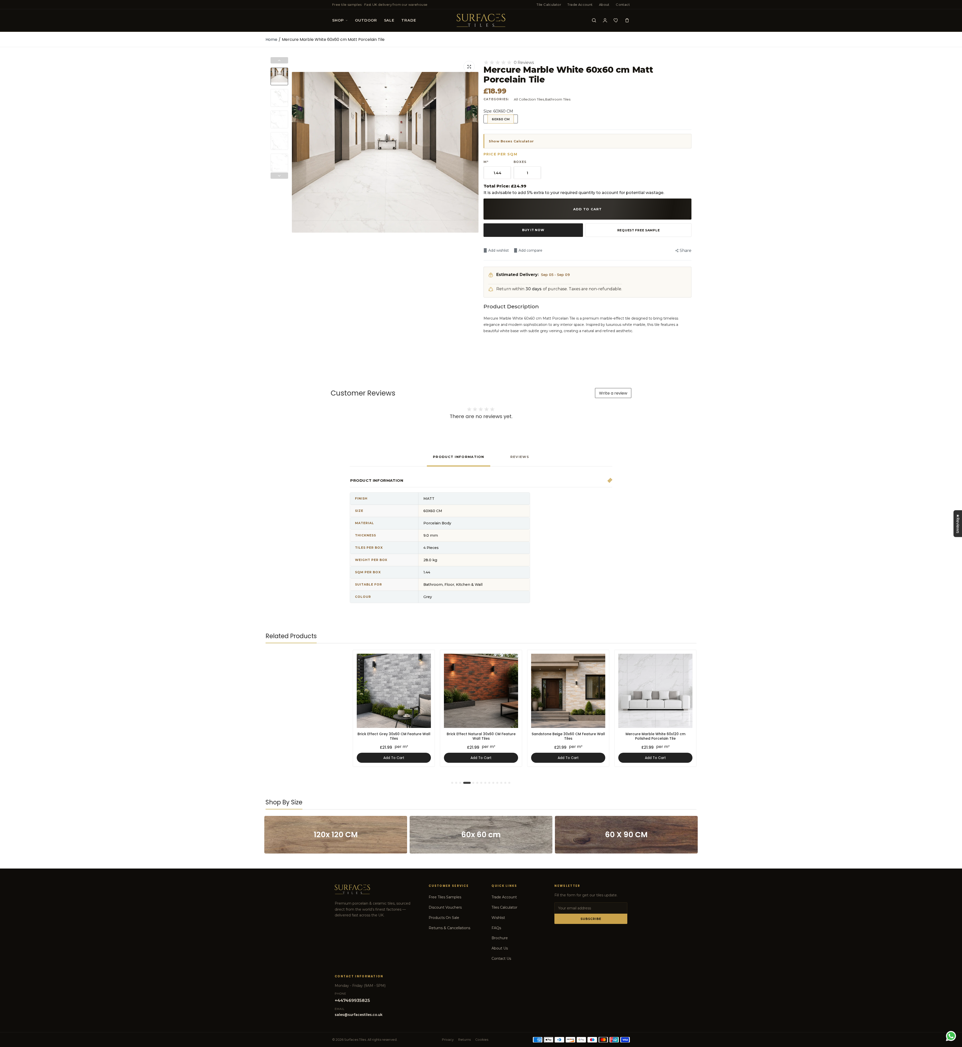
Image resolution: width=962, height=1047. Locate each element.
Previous (297, 152)
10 (493, 783)
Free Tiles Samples (445, 897)
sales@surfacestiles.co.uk (359, 1014)
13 (505, 783)
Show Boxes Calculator (511, 141)
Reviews (519, 457)
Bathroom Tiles (557, 99)
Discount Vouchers (445, 907)
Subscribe (590, 919)
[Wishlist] (616, 20)
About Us (500, 948)
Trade (408, 20)
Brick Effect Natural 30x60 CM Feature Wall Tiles (306, 736)
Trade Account (579, 5)
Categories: (496, 99)
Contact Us (501, 958)
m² (486, 162)
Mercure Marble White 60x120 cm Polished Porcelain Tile (481, 736)
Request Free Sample (638, 230)
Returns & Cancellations (449, 928)
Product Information (458, 457)
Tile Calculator (549, 5)
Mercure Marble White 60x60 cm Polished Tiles (655, 736)
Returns (464, 1039)
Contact (623, 5)
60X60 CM (501, 119)
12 (501, 783)
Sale (389, 20)
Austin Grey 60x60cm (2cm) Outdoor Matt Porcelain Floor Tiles (568, 736)
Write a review (613, 393)
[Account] (605, 20)
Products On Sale (444, 917)
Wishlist (498, 917)
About (604, 5)
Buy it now (533, 230)
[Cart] (627, 20)
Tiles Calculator (504, 907)
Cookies (481, 1039)
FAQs (496, 928)
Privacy (448, 1039)
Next (473, 152)
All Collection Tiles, (529, 99)
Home (271, 39)
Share (685, 250)
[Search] (594, 20)
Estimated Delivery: (517, 274)
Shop (338, 20)
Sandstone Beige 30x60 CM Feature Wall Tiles (394, 736)
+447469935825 (352, 1000)
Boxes (520, 162)
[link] (339, 658)
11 (497, 783)
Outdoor (366, 20)
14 (509, 783)
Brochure (500, 938)
